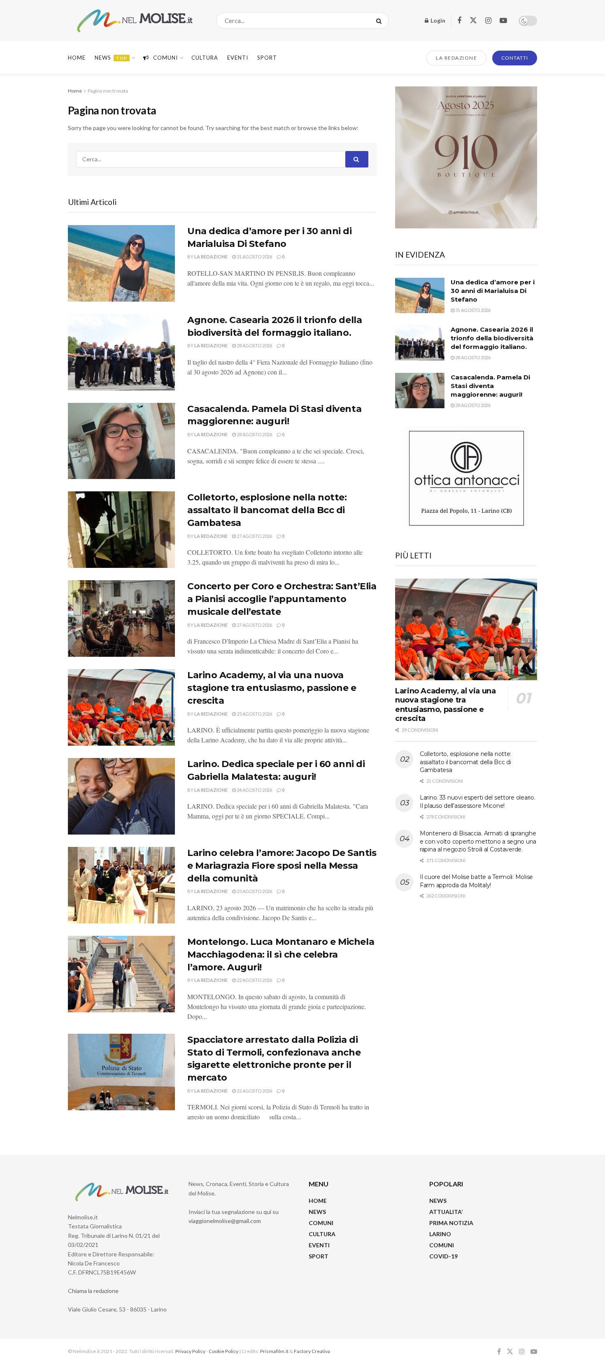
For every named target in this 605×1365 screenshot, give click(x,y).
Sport (267, 57)
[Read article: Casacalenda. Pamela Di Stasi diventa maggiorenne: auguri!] (121, 441)
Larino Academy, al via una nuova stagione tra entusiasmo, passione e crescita (271, 688)
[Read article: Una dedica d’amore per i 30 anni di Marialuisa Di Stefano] (121, 263)
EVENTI (237, 57)
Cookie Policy (223, 1351)
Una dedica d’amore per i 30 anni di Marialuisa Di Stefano (493, 290)
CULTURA (204, 57)
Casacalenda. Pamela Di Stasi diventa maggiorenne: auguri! (490, 385)
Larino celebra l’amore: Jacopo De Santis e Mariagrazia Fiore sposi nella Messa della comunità (281, 865)
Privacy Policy (190, 1351)
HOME (318, 1200)
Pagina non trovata (108, 91)
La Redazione (211, 256)
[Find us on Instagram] (488, 21)
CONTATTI (514, 58)
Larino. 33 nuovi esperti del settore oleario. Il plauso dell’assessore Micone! (477, 801)
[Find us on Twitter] (473, 21)
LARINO (440, 1233)
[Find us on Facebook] (459, 21)
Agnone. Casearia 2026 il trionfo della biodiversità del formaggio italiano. (492, 338)
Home (77, 57)
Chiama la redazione (93, 1290)
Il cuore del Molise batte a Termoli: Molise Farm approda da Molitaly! (476, 881)
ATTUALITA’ (446, 1211)
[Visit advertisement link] (466, 157)
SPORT (318, 1256)
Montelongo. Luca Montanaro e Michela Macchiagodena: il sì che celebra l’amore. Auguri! (280, 954)
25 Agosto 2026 (254, 713)
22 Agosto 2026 (254, 980)
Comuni (165, 57)
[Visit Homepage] (135, 20)
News (111, 57)
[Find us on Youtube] (503, 21)
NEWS (317, 1211)
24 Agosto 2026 (254, 790)
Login (437, 20)
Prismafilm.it (274, 1351)
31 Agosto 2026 (254, 256)
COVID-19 (443, 1256)
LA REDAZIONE (456, 58)
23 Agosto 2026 (254, 891)
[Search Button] (380, 20)
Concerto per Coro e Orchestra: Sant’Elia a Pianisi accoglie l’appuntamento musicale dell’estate (281, 599)
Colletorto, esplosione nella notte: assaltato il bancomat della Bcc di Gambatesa (267, 510)
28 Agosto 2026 (254, 345)
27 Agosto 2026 (254, 536)
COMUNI (321, 1222)
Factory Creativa (312, 1351)
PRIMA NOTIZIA (451, 1222)
